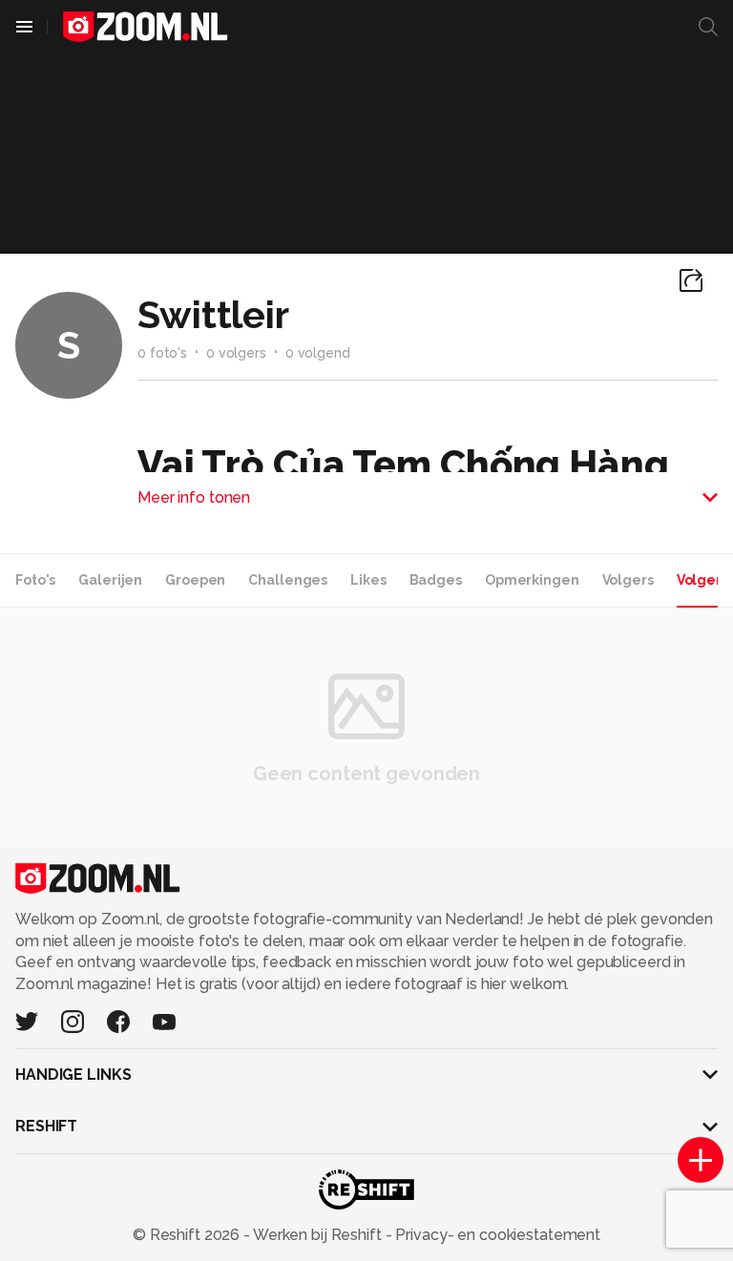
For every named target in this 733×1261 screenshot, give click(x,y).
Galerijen (110, 580)
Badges (435, 580)
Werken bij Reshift (318, 1235)
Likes (368, 580)
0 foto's (162, 353)
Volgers (628, 580)
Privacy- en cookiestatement (495, 1235)
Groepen (195, 580)
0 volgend (317, 353)
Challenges (287, 580)
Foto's (35, 580)
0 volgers (236, 353)
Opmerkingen (532, 580)
